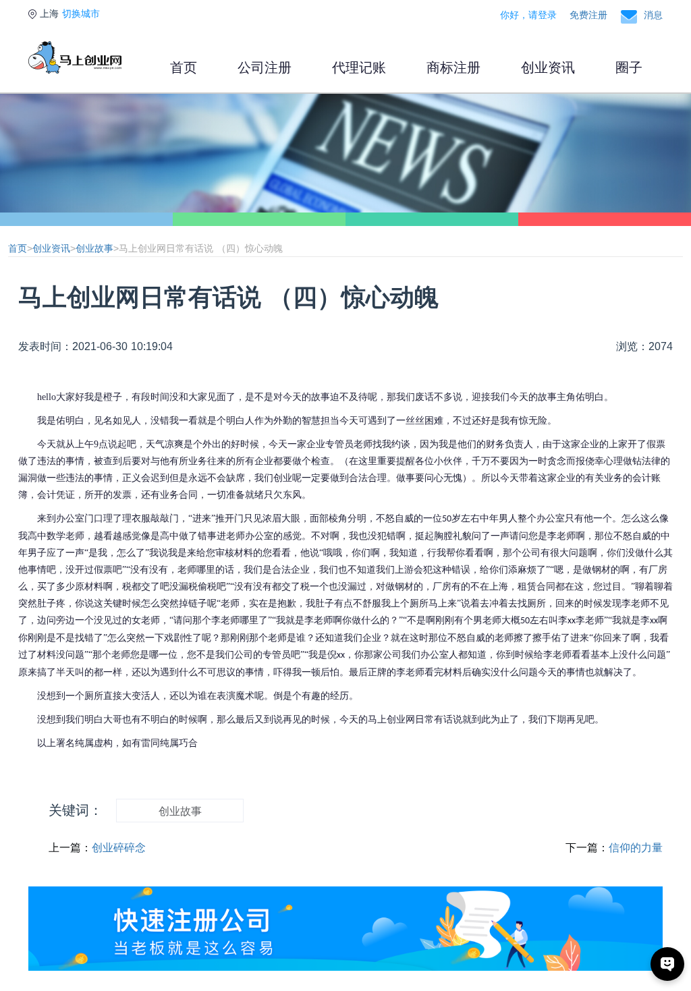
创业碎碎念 (119, 847)
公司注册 (265, 67)
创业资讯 (548, 67)
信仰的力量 (636, 847)
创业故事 (94, 248)
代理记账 (359, 67)
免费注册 (588, 14)
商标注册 (453, 67)
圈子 (628, 67)
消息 (653, 14)
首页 (183, 67)
